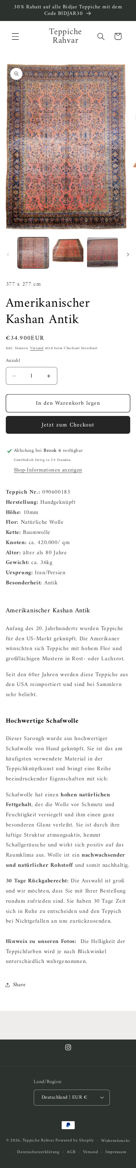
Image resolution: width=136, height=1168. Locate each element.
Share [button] (19, 984)
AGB (71, 1152)
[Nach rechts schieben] (128, 254)
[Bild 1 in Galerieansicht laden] (33, 252)
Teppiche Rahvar (38, 1140)
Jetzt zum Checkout (68, 425)
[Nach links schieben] (8, 254)
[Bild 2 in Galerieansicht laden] (68, 252)
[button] (15, 36)
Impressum (116, 1152)
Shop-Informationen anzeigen (48, 470)
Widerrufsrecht (115, 1140)
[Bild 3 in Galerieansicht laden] (102, 252)
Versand (37, 348)
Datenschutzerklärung (38, 1152)
